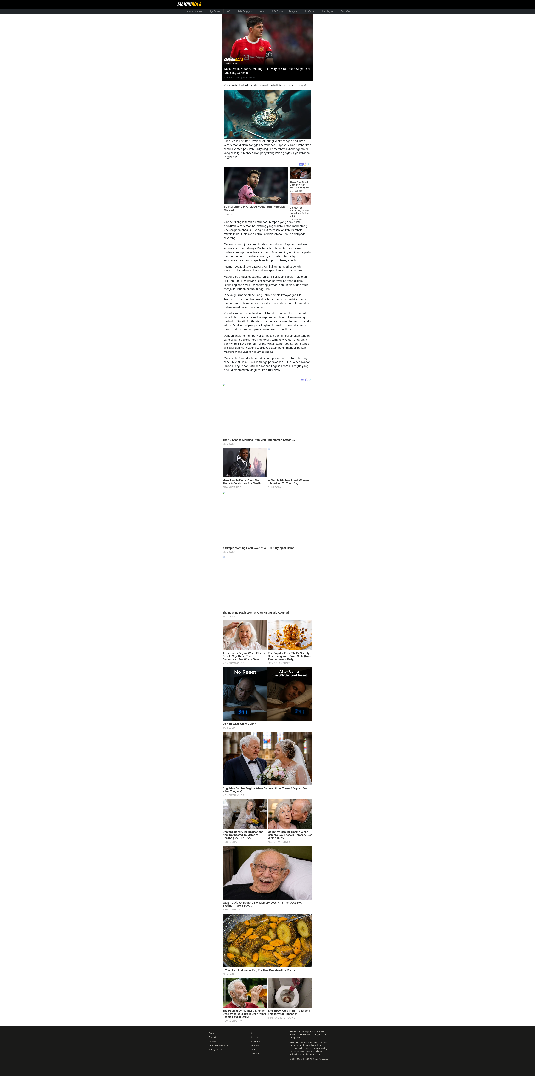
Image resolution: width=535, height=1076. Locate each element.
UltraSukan (309, 11)
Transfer (345, 11)
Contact (212, 1037)
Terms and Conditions (219, 1045)
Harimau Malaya (193, 11)
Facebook (255, 1037)
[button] (267, 114)
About (211, 1033)
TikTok (254, 1049)
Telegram (255, 1053)
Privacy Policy (215, 1049)
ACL (229, 11)
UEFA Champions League (284, 11)
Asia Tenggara (245, 11)
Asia (261, 11)
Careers (212, 1041)
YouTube (255, 1045)
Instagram (255, 1041)
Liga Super (214, 11)
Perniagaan (328, 11)
